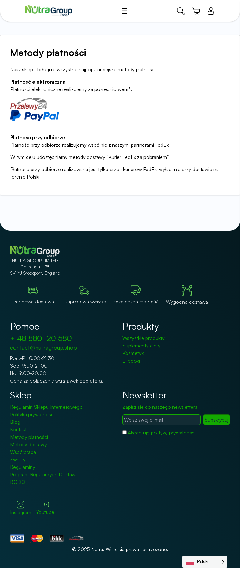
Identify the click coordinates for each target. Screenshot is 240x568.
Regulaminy (22, 467)
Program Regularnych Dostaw (43, 474)
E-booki (131, 361)
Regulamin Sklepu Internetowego (46, 407)
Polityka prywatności (32, 414)
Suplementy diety (141, 345)
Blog (15, 422)
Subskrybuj (216, 420)
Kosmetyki (133, 353)
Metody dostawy (28, 444)
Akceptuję (162, 432)
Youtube (45, 512)
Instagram (20, 512)
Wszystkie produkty (143, 338)
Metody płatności (29, 437)
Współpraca (23, 452)
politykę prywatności (173, 432)
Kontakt (18, 429)
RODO (17, 482)
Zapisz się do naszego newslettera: (160, 407)
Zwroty (18, 459)
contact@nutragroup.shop (43, 347)
